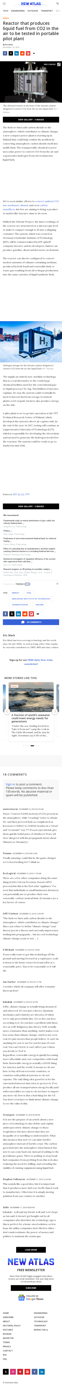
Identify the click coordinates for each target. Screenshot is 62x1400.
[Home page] (31, 4)
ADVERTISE (8, 1338)
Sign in (10, 784)
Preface (6, 531)
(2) (22, 494)
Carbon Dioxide (20, 605)
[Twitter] (11, 53)
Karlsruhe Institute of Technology (31, 599)
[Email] (34, 53)
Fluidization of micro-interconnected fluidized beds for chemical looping (29, 539)
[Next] (55, 711)
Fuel (29, 593)
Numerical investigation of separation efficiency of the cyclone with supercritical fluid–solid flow (29, 560)
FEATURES (8, 1329)
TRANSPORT (47, 10)
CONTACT (8, 1350)
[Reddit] (22, 53)
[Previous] (7, 711)
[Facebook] (5, 53)
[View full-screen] (59, 64)
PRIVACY (7, 1346)
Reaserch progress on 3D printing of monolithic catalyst (26, 569)
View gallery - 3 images (31, 119)
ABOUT (6, 1321)
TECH (5, 10)
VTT (27, 494)
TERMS (6, 1342)
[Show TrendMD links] (57, 584)
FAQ (5, 1359)
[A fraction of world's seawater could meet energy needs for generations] (31, 697)
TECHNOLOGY (41, 1321)
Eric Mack (9, 635)
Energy (6, 18)
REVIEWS (7, 1334)
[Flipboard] (28, 53)
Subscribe (31, 1288)
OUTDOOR (33, 10)
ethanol (24, 205)
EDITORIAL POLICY (12, 1325)
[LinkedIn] (16, 53)
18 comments (34, 622)
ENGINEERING (18, 10)
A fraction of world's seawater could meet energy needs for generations (31, 718)
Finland (39, 605)
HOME (6, 1313)
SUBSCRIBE (8, 1317)
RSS (4, 1354)
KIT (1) (16, 494)
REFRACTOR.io (41, 1329)
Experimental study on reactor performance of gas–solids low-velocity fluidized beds (29, 522)
